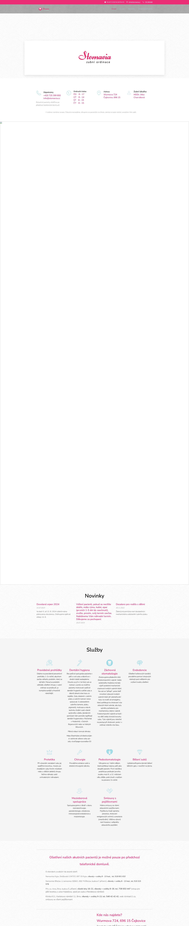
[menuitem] (114, 9)
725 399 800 (148, 2)
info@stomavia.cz (134, 2)
